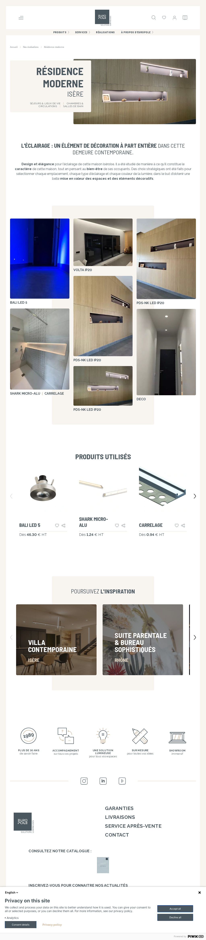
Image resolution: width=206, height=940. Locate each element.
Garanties (119, 808)
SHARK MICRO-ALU (25, 393)
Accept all (175, 908)
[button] (175, 639)
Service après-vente (133, 826)
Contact (117, 835)
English (10, 892)
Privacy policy (52, 924)
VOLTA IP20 (82, 270)
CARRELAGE (54, 393)
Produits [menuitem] (59, 32)
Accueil (14, 47)
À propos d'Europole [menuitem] (135, 32)
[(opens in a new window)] (103, 865)
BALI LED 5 (18, 302)
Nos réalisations (30, 47)
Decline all (175, 917)
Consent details (20, 924)
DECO (141, 399)
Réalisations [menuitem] (105, 32)
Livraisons (120, 817)
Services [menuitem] (81, 32)
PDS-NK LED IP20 (87, 360)
